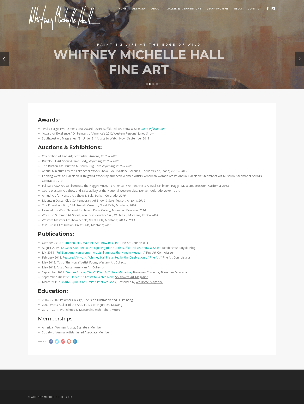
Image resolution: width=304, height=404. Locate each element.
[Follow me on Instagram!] (273, 8)
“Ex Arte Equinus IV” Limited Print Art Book (87, 282)
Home (122, 8)
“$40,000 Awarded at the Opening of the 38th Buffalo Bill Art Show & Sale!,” (110, 248)
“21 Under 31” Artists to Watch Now (90, 277)
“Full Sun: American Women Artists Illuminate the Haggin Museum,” (100, 252)
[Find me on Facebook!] (267, 8)
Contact (254, 8)
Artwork (139, 8)
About (156, 8)
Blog (238, 8)
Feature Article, (98, 272)
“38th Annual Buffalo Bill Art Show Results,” (91, 243)
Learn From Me (218, 8)
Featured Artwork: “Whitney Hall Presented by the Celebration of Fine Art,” (112, 257)
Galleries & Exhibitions (184, 8)
